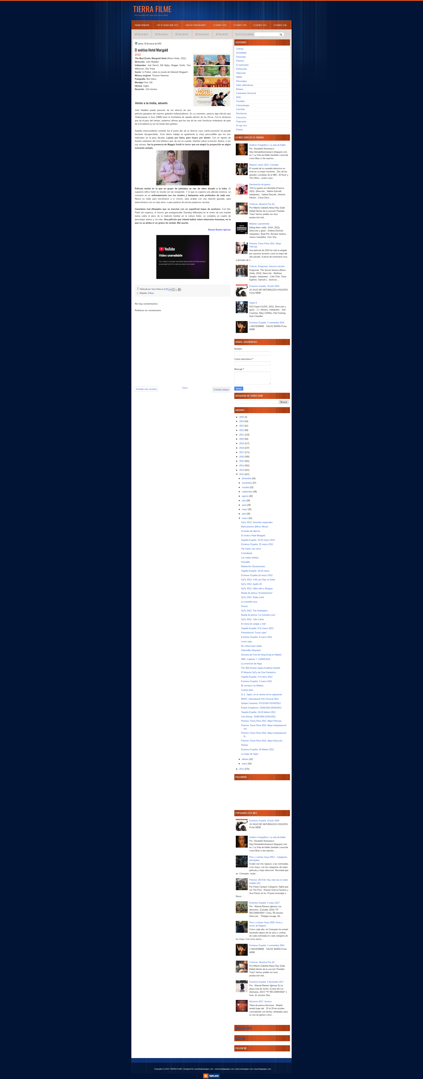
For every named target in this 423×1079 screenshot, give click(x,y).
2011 (242, 769)
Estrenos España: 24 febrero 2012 (257, 749)
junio (244, 505)
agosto (245, 496)
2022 (242, 430)
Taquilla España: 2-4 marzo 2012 (256, 677)
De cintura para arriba (251, 646)
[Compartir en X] (176, 289)
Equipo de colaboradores (247, 34)
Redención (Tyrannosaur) (253, 566)
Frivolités (240, 101)
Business (240, 1038)
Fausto (244, 606)
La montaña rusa (249, 601)
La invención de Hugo (251, 663)
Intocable (245, 562)
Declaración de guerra (259, 184)
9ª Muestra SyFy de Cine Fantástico (258, 672)
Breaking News (243, 1028)
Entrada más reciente (146, 389)
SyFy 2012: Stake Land (252, 597)
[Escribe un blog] (173, 289)
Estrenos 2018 (239, 25)
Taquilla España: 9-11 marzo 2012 (257, 628)
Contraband (246, 553)
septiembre (247, 491)
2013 (242, 470)
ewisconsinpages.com (244, 1069)
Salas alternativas (244, 85)
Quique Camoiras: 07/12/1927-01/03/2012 (261, 703)
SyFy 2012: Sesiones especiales (257, 522)
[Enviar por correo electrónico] (170, 289)
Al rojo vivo (241, 125)
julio (244, 500)
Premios (240, 61)
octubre (246, 487)
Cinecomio (241, 121)
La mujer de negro (249, 754)
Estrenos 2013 (181, 34)
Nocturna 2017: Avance (260, 1001)
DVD (238, 97)
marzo (245, 518)
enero (245, 763)
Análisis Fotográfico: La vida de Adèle (267, 145)
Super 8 (253, 303)
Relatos (239, 89)
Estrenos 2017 (260, 25)
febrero (245, 759)
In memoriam (242, 65)
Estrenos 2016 (280, 25)
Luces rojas (246, 641)
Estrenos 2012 (202, 34)
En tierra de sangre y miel (253, 624)
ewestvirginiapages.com (224, 1069)
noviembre (247, 483)
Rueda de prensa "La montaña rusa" (258, 615)
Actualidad (241, 52)
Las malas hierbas (250, 557)
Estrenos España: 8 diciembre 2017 (266, 982)
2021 (242, 434)
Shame (244, 745)
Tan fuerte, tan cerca (251, 549)
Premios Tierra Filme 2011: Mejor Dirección (261, 740)
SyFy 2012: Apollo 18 (251, 584)
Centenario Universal (246, 93)
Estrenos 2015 (141, 34)
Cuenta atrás (247, 690)
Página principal (142, 25)
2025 (242, 417)
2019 (242, 443)
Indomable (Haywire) (251, 650)
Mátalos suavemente (259, 224)
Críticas (151, 292)
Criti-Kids (240, 109)
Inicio (185, 388)
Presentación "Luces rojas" (254, 632)
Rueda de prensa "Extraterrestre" (257, 593)
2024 (242, 421)
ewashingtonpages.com (203, 1069)
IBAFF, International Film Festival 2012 (260, 699)
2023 (242, 426)
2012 (242, 474)
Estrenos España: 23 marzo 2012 (257, 544)
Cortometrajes (243, 105)
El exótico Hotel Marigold (253, 535)
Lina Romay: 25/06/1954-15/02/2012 (258, 716)
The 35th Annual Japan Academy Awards (260, 668)
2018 (242, 448)
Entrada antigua (221, 389)
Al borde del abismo (250, 531)
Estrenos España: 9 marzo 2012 (256, 637)
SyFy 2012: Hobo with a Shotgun (257, 588)
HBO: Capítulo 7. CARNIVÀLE (255, 659)
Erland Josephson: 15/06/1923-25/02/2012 (261, 707)
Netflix (239, 77)
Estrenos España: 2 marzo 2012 (256, 681)
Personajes (241, 81)
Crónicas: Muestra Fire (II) (261, 204)
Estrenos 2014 (161, 34)
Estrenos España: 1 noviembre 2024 (266, 322)
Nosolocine (241, 113)
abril (244, 514)
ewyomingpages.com (262, 1069)
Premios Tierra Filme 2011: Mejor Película (261, 721)
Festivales (241, 57)
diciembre (247, 478)
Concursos (241, 117)
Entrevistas (241, 69)
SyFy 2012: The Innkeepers (254, 610)
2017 (242, 452)
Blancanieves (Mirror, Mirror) (254, 526)
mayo (245, 509)
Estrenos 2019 (219, 25)
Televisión (241, 73)
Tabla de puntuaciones (195, 25)
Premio (239, 129)
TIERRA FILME (152, 8)
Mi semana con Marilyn (252, 685)
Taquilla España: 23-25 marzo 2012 (258, 540)
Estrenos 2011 (222, 34)
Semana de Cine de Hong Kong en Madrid (261, 654)
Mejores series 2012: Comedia (263, 165)
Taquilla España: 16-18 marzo (255, 571)
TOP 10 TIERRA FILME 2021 (167, 25)
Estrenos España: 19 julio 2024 (264, 286)
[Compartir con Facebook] (179, 289)
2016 (242, 456)
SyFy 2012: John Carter (252, 619)
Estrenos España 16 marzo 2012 (256, 575)
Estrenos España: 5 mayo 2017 (264, 903)
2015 (242, 461)
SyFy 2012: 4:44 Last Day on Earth (258, 579)
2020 (242, 439)
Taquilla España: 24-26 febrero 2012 (258, 712)
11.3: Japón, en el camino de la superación (261, 694)
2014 (242, 465)
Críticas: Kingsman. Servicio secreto (267, 266)
